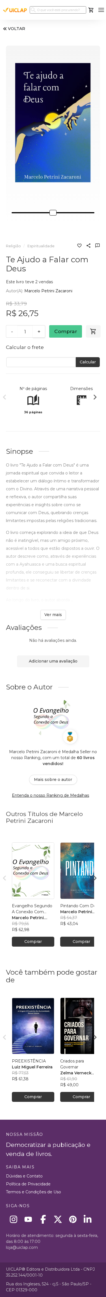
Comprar (65, 331)
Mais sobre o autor (53, 779)
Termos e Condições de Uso (33, 1191)
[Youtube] (28, 1219)
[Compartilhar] (88, 246)
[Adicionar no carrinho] (93, 331)
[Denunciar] (97, 246)
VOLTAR (16, 28)
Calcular (88, 362)
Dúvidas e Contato (24, 1176)
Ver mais (53, 614)
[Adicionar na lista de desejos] (79, 246)
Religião (13, 246)
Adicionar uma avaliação (53, 661)
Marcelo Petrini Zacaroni (48, 290)
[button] (101, 10)
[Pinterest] (72, 1219)
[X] (58, 1219)
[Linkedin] (87, 1219)
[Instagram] (13, 1219)
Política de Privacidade (28, 1184)
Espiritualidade (41, 246)
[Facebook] (43, 1219)
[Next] (95, 398)
